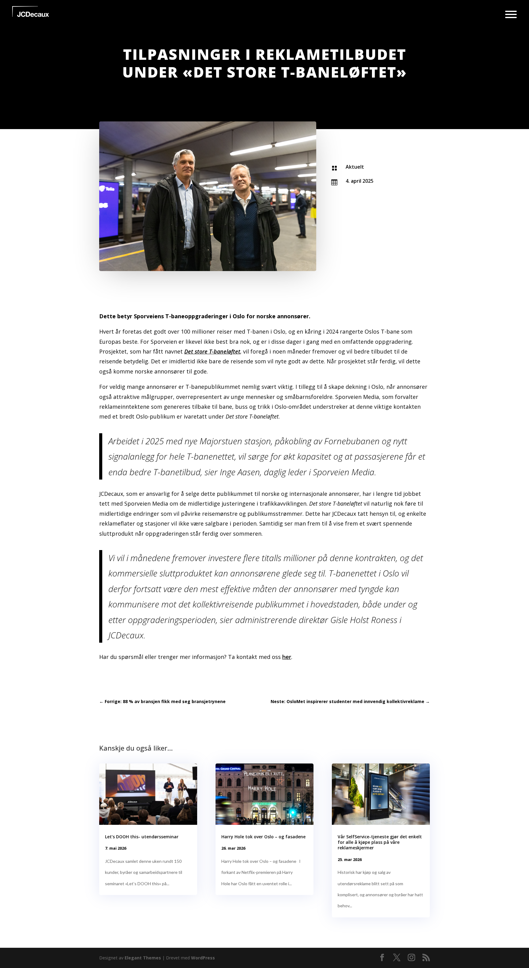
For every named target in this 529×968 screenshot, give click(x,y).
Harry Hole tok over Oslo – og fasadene (263, 837)
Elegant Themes (143, 958)
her (286, 656)
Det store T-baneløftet (212, 351)
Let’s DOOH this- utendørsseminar (141, 837)
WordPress (203, 958)
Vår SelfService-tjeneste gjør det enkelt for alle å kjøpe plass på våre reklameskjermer (380, 842)
